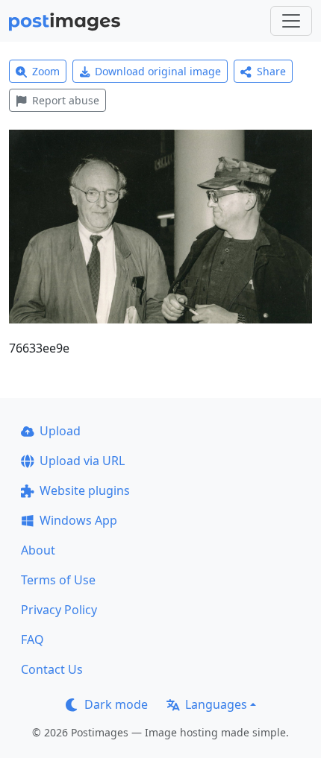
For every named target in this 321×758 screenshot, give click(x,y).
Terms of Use (58, 580)
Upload (60, 431)
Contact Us (52, 669)
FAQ (32, 639)
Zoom (46, 71)
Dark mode (116, 704)
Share (271, 71)
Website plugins (85, 490)
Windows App (78, 520)
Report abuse (65, 100)
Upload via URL (82, 460)
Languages (216, 704)
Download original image (158, 71)
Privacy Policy (59, 609)
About (38, 550)
